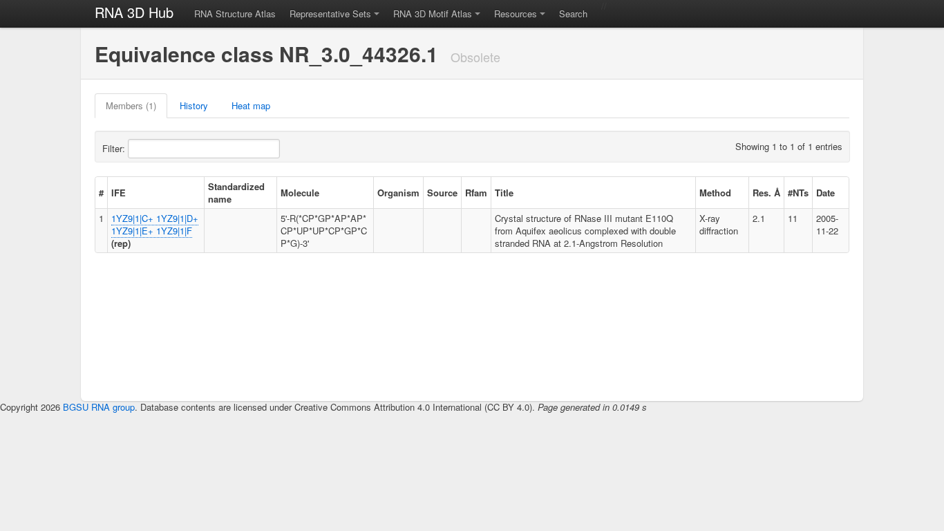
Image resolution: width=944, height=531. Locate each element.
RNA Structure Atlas (235, 13)
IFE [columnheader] (118, 192)
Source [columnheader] (442, 192)
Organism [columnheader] (398, 192)
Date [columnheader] (825, 192)
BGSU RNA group (99, 406)
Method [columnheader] (715, 192)
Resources (515, 13)
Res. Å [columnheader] (766, 192)
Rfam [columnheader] (476, 192)
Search (573, 13)
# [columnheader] (101, 192)
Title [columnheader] (504, 192)
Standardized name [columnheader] (236, 192)
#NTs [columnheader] (798, 192)
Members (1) (131, 105)
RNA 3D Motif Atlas (432, 13)
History (194, 105)
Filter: (115, 148)
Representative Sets (330, 13)
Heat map (251, 105)
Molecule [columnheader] (300, 192)
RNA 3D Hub (134, 12)
